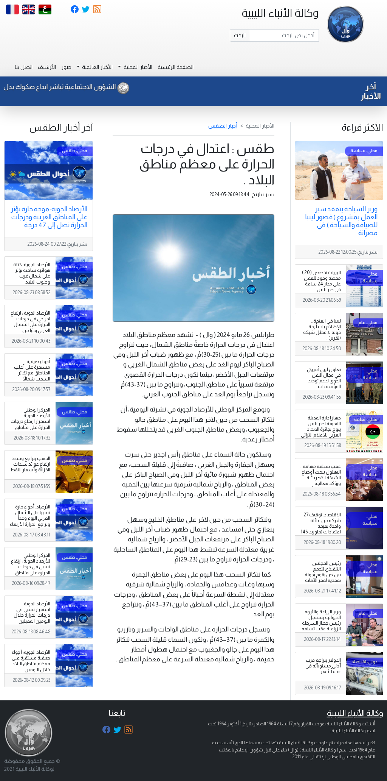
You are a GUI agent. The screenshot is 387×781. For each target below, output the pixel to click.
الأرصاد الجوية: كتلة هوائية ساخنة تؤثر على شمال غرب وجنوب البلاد (31, 273)
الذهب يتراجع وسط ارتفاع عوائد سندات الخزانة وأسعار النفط (30, 464)
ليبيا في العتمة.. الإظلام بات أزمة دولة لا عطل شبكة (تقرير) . (322, 329)
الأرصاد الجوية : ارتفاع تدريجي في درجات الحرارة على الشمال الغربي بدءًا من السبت (30, 324)
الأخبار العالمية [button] (97, 67)
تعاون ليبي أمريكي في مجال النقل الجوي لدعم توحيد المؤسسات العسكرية (324, 381)
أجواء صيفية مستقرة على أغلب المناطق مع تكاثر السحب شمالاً (32, 370)
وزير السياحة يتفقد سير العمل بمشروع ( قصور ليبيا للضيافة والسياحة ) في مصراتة (341, 221)
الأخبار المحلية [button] (137, 67)
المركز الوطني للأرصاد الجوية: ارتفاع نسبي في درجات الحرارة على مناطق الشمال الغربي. (30, 567)
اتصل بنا (24, 67)
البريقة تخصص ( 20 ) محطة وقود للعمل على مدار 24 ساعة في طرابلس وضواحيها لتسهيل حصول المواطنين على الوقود (321, 290)
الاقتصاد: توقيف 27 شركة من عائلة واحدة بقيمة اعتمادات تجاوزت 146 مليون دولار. (320, 526)
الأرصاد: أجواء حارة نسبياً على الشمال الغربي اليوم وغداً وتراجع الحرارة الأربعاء (30, 515)
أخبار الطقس (222, 126)
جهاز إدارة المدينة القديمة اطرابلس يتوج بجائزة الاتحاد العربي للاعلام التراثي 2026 (321, 429)
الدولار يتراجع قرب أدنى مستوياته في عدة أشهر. (323, 666)
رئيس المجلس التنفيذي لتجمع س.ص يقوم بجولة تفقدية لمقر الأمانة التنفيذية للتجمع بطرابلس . (323, 578)
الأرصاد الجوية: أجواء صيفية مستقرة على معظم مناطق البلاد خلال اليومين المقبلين (31, 664)
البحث (240, 35)
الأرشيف (47, 67)
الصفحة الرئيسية (176, 67)
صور (66, 67)
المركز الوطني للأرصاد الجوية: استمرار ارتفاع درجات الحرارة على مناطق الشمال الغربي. (30, 421)
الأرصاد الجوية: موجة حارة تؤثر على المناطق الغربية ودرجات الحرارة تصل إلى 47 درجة (49, 217)
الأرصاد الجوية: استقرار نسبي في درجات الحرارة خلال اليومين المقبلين (32, 612)
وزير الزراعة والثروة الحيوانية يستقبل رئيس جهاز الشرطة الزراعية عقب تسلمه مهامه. (321, 623)
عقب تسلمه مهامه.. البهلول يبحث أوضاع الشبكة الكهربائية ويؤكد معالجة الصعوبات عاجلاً (320, 478)
